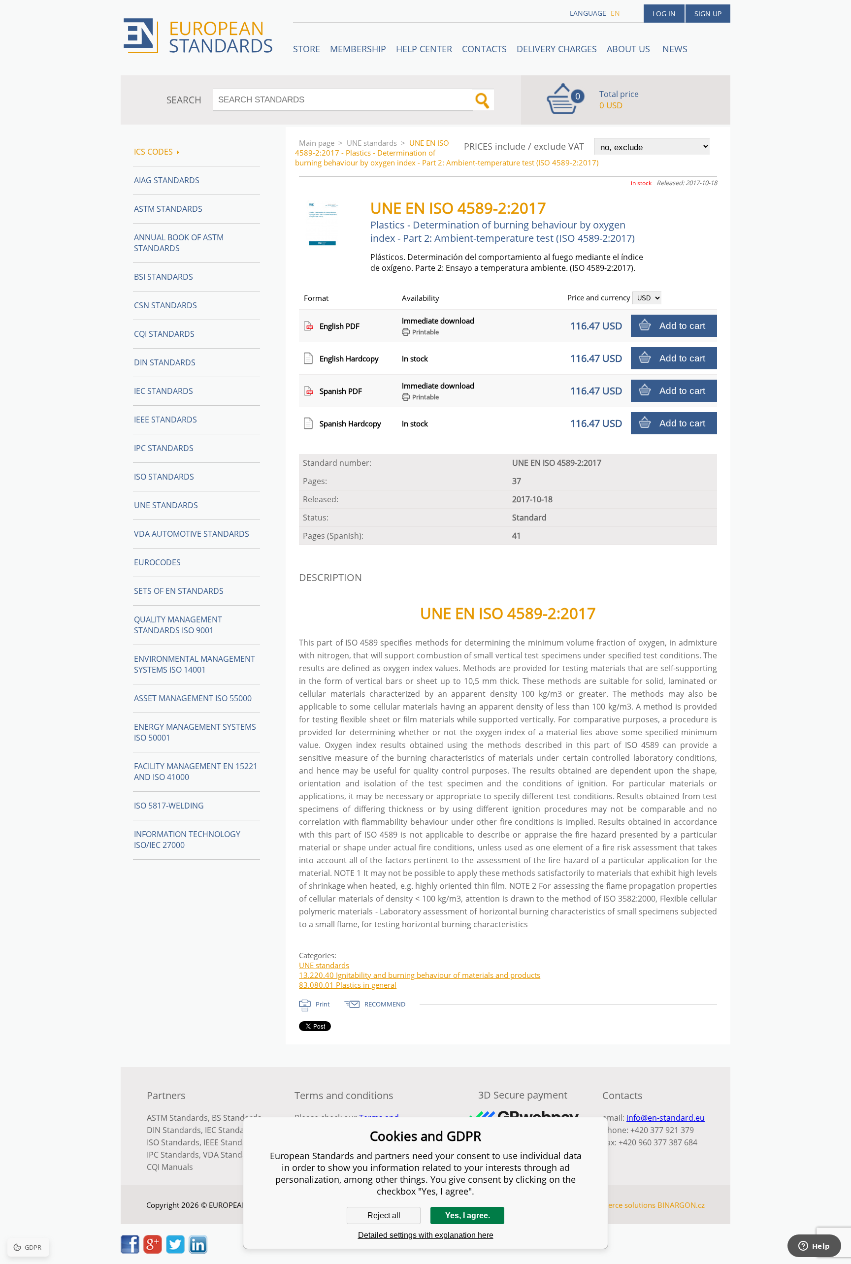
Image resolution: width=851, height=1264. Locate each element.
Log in (664, 13)
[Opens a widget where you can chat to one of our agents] (814, 1246)
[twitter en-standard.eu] (175, 1250)
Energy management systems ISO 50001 (195, 732)
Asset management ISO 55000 (193, 698)
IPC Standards (164, 448)
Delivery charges (557, 49)
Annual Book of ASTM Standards (179, 243)
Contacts (484, 49)
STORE (306, 49)
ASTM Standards (168, 208)
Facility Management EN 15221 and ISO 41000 (196, 771)
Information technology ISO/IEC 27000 (187, 839)
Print (323, 1004)
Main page (316, 143)
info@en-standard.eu (665, 1117)
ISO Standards (164, 476)
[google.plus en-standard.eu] (152, 1250)
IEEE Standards (165, 419)
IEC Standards (163, 391)
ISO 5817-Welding (169, 805)
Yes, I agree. (467, 1215)
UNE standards (372, 143)
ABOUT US (630, 49)
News (674, 49)
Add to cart (682, 326)
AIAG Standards (166, 180)
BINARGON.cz (681, 1205)
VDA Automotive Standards (191, 533)
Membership (358, 49)
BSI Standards (163, 276)
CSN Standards (165, 305)
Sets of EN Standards (179, 590)
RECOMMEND (384, 1004)
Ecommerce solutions (619, 1205)
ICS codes (153, 151)
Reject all (383, 1215)
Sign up (707, 13)
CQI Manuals (170, 1167)
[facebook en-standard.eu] (130, 1250)
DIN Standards (165, 362)
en (615, 13)
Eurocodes (157, 562)
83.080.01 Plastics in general (347, 985)
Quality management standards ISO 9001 (178, 625)
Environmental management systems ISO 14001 (194, 664)
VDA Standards (231, 1154)
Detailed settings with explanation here (425, 1235)
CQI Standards (164, 333)
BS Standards (237, 1117)
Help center (424, 49)
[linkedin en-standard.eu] (198, 1250)
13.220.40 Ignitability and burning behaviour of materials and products (419, 975)
